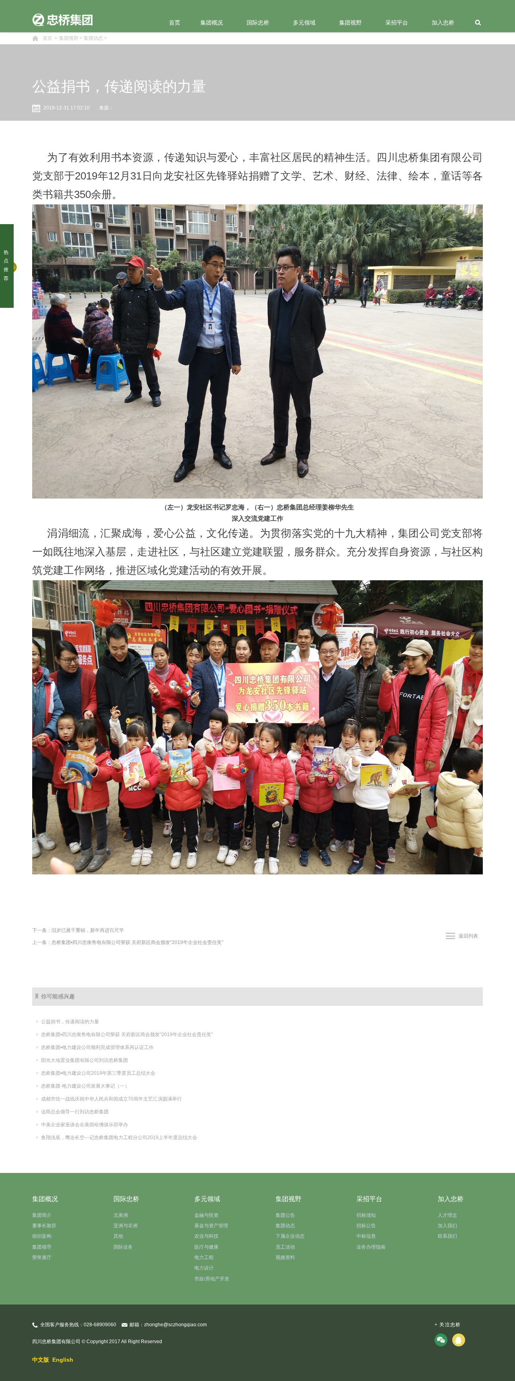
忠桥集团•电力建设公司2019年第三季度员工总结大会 (98, 1073)
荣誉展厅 (42, 1257)
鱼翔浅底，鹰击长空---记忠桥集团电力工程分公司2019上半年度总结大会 (119, 1137)
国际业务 (123, 1247)
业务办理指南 (370, 1247)
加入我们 (447, 1225)
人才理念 (447, 1215)
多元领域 (304, 22)
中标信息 (366, 1236)
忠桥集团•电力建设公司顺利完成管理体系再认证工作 (97, 1047)
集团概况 (211, 22)
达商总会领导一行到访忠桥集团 (75, 1112)
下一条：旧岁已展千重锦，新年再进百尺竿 (78, 930)
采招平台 (396, 22)
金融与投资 (206, 1215)
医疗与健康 (206, 1247)
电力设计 (204, 1268)
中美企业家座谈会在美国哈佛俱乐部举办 (84, 1124)
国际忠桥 (258, 22)
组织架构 (42, 1236)
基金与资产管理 (211, 1225)
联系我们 (447, 1236)
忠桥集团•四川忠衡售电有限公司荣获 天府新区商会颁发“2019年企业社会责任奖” (127, 1034)
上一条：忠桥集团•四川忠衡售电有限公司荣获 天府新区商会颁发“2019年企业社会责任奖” (127, 942)
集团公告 (285, 1215)
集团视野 (350, 22)
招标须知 (366, 1215)
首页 (174, 22)
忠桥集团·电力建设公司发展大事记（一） (85, 1086)
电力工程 (204, 1257)
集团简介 (42, 1215)
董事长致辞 (44, 1225)
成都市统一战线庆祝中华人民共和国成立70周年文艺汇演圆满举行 (111, 1099)
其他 (118, 1236)
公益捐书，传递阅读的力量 (70, 1021)
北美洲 (120, 1215)
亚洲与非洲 (125, 1225)
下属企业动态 (290, 1236)
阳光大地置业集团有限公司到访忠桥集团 (84, 1060)
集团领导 (42, 1247)
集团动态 (93, 38)
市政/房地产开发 (211, 1279)
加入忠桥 (443, 22)
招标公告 (366, 1225)
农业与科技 (206, 1236)
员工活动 (285, 1247)
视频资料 (285, 1257)
